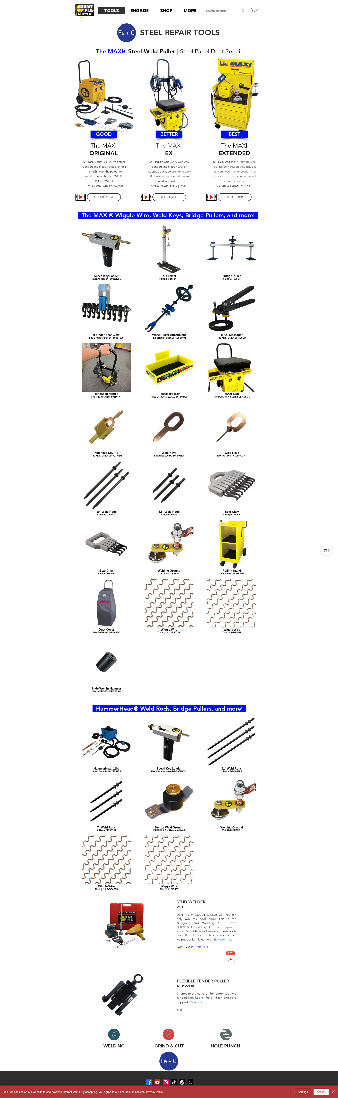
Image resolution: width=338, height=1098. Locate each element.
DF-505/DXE (221, 162)
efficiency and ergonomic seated (170, 176)
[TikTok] (174, 1082)
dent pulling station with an (169, 166)
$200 (180, 1010)
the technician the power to (104, 171)
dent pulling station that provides (104, 166)
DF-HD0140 (185, 986)
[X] (190, 1082)
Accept (321, 1092)
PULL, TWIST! (104, 181)
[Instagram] (166, 1082)
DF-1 (179, 906)
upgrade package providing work (169, 171)
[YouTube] (157, 1082)
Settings (303, 1092)
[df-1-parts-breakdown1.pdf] (230, 957)
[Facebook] (149, 1082)
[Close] (333, 1092)
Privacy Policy (154, 1092)
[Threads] (182, 1082)
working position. (169, 181)
